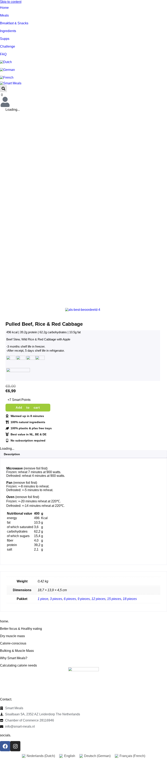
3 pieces (56, 599)
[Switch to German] (83, 70)
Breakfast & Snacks (14, 23)
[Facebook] (5, 746)
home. (4, 621)
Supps (4, 38)
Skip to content (10, 1)
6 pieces (70, 599)
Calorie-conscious (13, 643)
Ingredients (8, 31)
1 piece (43, 599)
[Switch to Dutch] (83, 62)
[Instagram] (15, 746)
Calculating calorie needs (18, 665)
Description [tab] (12, 454)
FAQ (3, 54)
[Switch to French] (83, 77)
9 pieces (84, 599)
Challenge (7, 46)
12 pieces (98, 599)
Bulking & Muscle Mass (17, 650)
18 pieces (130, 599)
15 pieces (114, 599)
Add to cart (28, 407)
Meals (4, 15)
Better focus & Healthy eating (21, 628)
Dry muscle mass (12, 636)
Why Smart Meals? (13, 658)
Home (4, 7)
